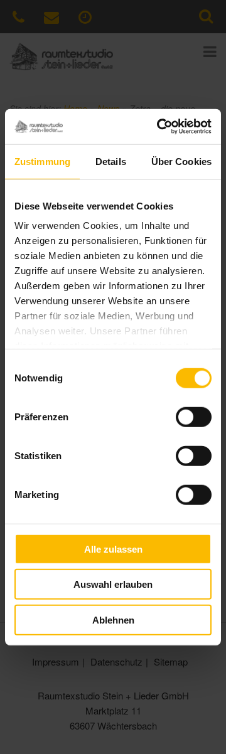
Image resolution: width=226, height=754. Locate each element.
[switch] (194, 416)
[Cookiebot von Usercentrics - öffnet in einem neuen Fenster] (159, 127)
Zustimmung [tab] (42, 161)
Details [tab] (110, 161)
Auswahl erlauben (113, 584)
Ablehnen (113, 619)
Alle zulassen (113, 548)
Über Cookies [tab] (181, 161)
